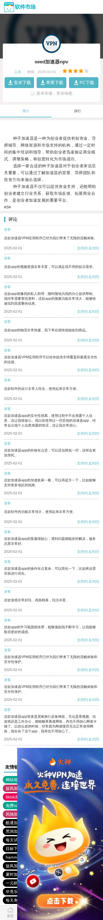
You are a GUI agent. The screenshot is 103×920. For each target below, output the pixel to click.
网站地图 (14, 779)
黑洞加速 (14, 831)
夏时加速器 (16, 874)
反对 (91, 248)
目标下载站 (16, 848)
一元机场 (14, 883)
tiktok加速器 (16, 797)
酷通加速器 (16, 822)
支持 (80, 248)
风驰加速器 (16, 814)
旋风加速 (14, 788)
